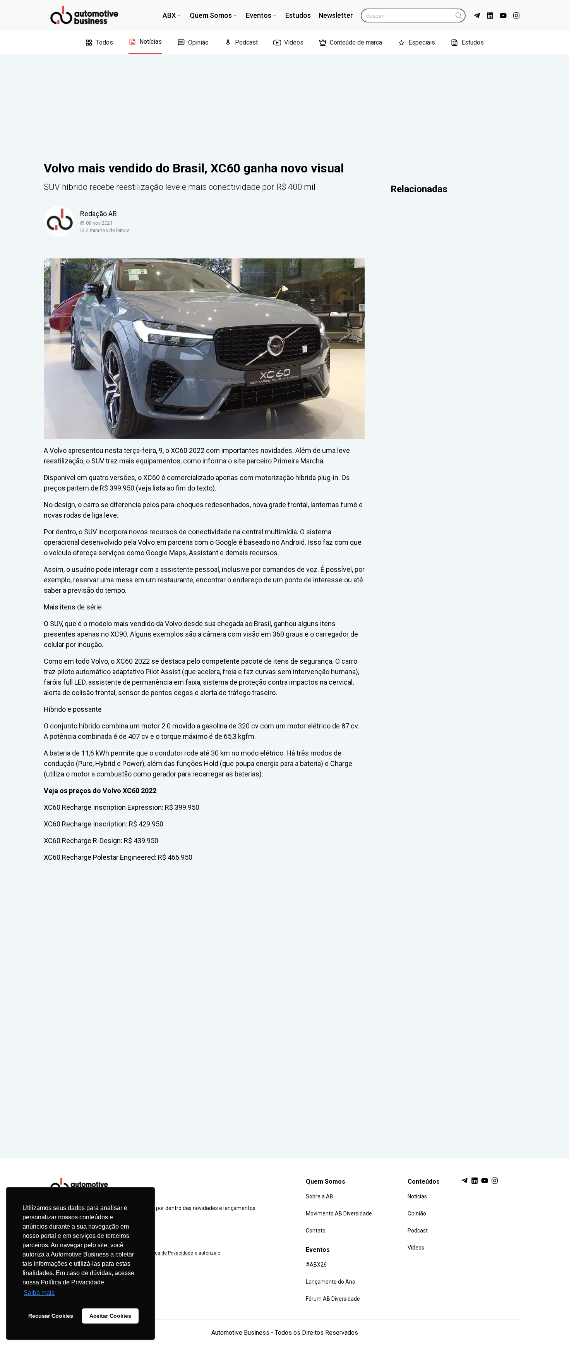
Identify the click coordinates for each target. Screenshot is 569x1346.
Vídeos (293, 42)
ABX (169, 15)
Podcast (246, 42)
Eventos (258, 15)
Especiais (421, 42)
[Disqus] (284, 1003)
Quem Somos (211, 15)
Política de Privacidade (168, 1253)
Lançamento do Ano (330, 1282)
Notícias (150, 41)
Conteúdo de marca (356, 42)
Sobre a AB (319, 1196)
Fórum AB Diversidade (333, 1299)
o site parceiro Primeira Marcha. (276, 461)
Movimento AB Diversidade (339, 1213)
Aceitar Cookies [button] (110, 1316)
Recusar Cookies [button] (50, 1316)
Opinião (198, 42)
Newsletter (336, 15)
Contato (316, 1230)
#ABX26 (316, 1265)
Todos (104, 42)
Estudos (298, 15)
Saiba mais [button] (39, 1292)
